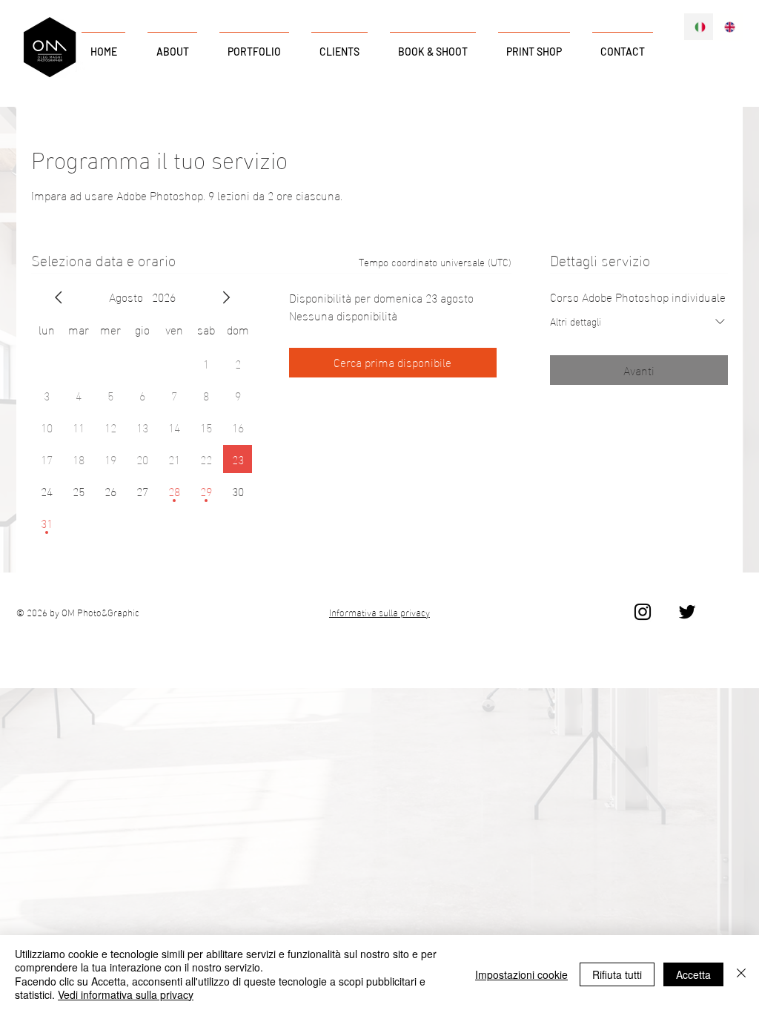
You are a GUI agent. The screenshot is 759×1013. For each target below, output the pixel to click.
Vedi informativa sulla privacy (125, 994)
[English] (728, 26)
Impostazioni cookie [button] (521, 974)
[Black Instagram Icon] (643, 612)
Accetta (693, 974)
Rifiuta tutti (617, 974)
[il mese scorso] (58, 297)
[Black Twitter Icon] (687, 612)
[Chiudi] (741, 974)
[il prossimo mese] (226, 297)
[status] (435, 261)
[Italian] (698, 26)
